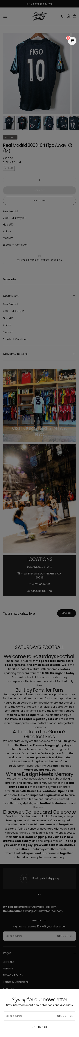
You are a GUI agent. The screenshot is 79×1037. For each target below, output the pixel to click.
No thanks (39, 1027)
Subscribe (65, 1015)
